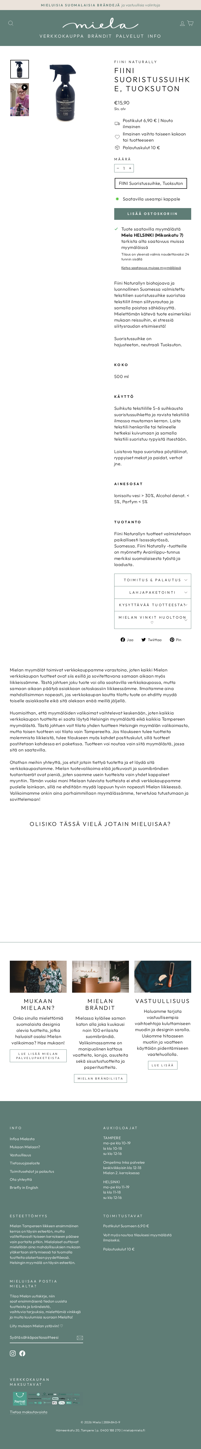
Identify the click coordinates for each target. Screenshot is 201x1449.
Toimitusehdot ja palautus (32, 1171)
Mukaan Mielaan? (25, 1147)
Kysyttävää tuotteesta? (152, 605)
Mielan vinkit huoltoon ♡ (153, 619)
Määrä (123, 159)
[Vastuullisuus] (162, 976)
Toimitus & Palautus (152, 580)
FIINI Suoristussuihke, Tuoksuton (151, 183)
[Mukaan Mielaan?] (38, 976)
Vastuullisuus (20, 1155)
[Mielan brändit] (100, 976)
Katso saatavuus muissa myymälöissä (151, 268)
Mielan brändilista (101, 1078)
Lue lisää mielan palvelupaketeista (38, 1056)
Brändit (100, 36)
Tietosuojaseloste (25, 1163)
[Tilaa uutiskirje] (80, 1337)
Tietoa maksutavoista (28, 1412)
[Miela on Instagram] (13, 1353)
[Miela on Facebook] (22, 1353)
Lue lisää (163, 1065)
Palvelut (130, 36)
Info (154, 36)
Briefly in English (24, 1187)
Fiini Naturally (136, 62)
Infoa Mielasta (22, 1139)
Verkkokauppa (61, 36)
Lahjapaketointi (152, 592)
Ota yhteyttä (21, 1179)
